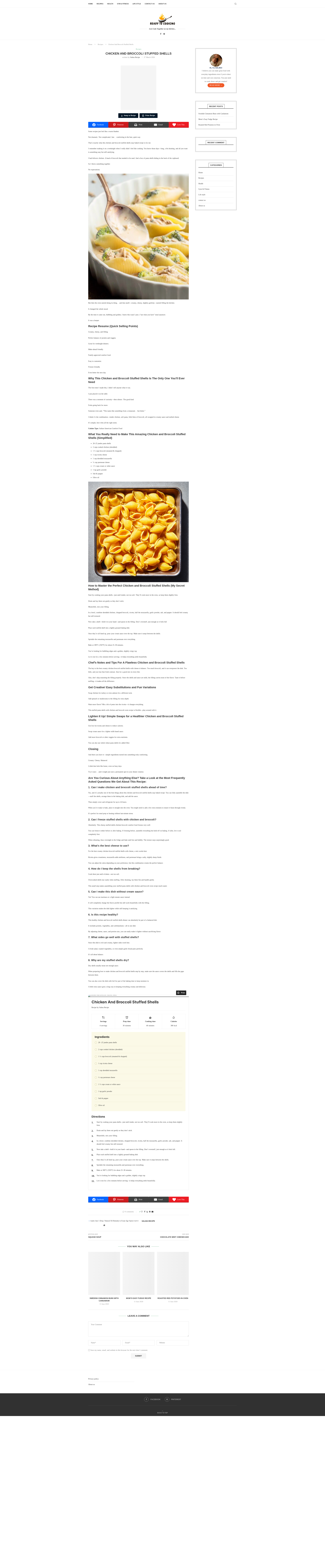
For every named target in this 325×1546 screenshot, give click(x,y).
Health (110, 4)
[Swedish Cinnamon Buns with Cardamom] (104, 1273)
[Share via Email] (152, 1212)
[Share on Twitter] (147, 1212)
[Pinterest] (164, 34)
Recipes (100, 4)
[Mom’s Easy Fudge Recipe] (139, 1273)
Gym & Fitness (123, 4)
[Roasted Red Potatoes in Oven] (173, 1273)
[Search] (235, 3)
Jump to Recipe (130, 115)
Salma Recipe (135, 57)
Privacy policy (93, 1379)
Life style (137, 4)
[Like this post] (142, 1212)
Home (90, 4)
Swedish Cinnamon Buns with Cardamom (213, 114)
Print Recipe (150, 115)
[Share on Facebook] (144, 1212)
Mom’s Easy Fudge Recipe (138, 1298)
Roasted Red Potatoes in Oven (173, 1298)
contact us (150, 4)
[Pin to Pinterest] (150, 1212)
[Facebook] (160, 34)
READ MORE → (216, 85)
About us (162, 4)
